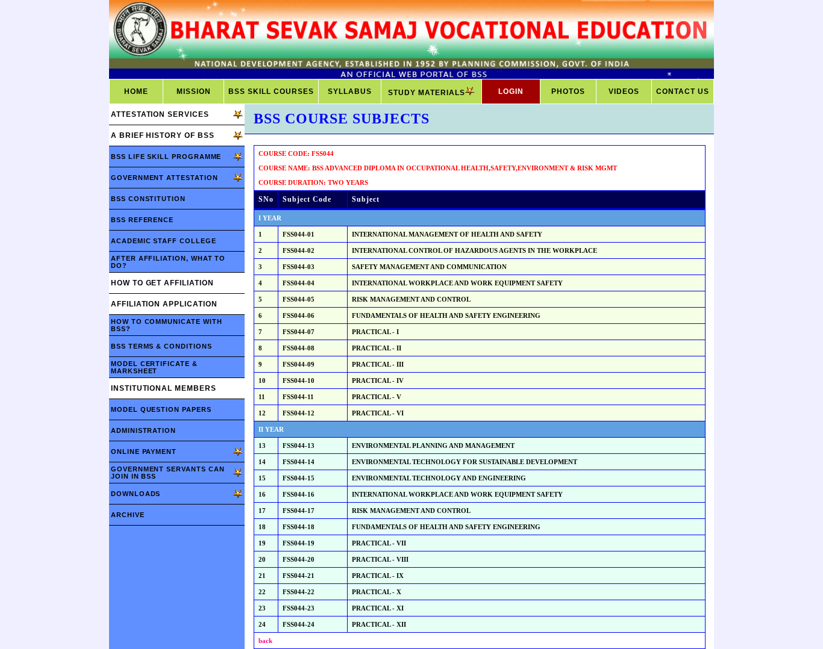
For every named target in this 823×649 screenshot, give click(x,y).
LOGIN (511, 91)
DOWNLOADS (135, 493)
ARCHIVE (128, 514)
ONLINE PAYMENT (144, 451)
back (265, 640)
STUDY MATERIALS (426, 92)
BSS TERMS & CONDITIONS (161, 346)
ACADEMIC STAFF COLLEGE (163, 240)
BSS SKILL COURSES (271, 91)
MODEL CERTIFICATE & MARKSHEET (154, 367)
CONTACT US (682, 91)
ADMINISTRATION (143, 430)
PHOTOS (568, 91)
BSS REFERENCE (142, 219)
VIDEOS (624, 91)
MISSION (194, 91)
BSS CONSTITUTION (148, 198)
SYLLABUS (350, 91)
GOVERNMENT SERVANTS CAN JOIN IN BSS (167, 472)
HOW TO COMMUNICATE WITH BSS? (166, 325)
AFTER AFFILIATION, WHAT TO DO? (168, 262)
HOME (136, 91)
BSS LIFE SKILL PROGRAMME (166, 156)
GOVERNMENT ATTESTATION (164, 177)
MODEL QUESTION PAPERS (161, 409)
